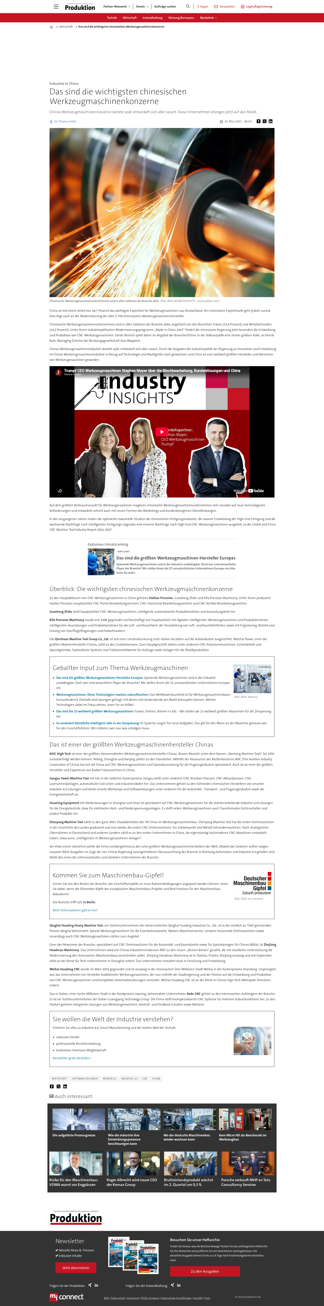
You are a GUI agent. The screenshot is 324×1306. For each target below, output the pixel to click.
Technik (112, 18)
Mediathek (207, 18)
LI (97, 1285)
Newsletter (227, 7)
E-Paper (202, 7)
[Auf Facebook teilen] (259, 121)
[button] (56, 1169)
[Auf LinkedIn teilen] (271, 121)
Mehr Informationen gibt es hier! (75, 910)
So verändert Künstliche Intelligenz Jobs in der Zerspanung (97, 723)
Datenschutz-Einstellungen (176, 1298)
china (156, 1078)
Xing (91, 1285)
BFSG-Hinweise (150, 1298)
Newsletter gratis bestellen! (72, 1058)
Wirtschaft (130, 18)
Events (140, 6)
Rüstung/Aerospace (181, 18)
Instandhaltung (153, 18)
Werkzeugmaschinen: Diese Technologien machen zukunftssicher (102, 695)
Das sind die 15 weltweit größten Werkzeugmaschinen (94, 711)
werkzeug (109, 1078)
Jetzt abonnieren (75, 1267)
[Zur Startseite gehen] (80, 7)
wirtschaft (59, 1078)
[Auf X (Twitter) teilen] (265, 121)
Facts (207, 1298)
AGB (106, 1298)
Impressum (133, 1298)
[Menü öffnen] (56, 7)
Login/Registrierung (259, 6)
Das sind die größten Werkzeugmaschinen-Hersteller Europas (99, 678)
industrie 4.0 (129, 1078)
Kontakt (198, 1298)
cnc (145, 1078)
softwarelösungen (85, 1078)
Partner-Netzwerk (115, 6)
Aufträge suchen (165, 6)
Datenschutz (118, 1298)
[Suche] (188, 6)
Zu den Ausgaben (205, 1271)
